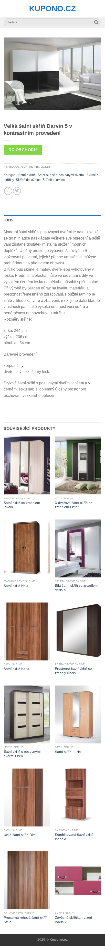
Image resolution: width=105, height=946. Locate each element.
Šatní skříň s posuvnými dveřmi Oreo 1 (22, 754)
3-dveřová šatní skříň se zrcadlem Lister (73, 505)
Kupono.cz (52, 8)
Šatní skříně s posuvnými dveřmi (61, 175)
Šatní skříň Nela (16, 586)
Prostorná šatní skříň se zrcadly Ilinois (73, 671)
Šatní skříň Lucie (68, 752)
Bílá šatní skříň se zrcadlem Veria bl (76, 588)
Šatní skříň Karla (16, 669)
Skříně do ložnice (28, 180)
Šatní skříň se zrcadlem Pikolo (22, 505)
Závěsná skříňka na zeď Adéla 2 (73, 920)
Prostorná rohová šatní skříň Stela (26, 920)
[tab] (52, 220)
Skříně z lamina (53, 180)
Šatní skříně (27, 175)
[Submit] (96, 22)
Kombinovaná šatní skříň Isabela (74, 837)
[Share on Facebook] (8, 191)
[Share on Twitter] (17, 191)
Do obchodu (23, 150)
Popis (8, 220)
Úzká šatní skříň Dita (20, 835)
